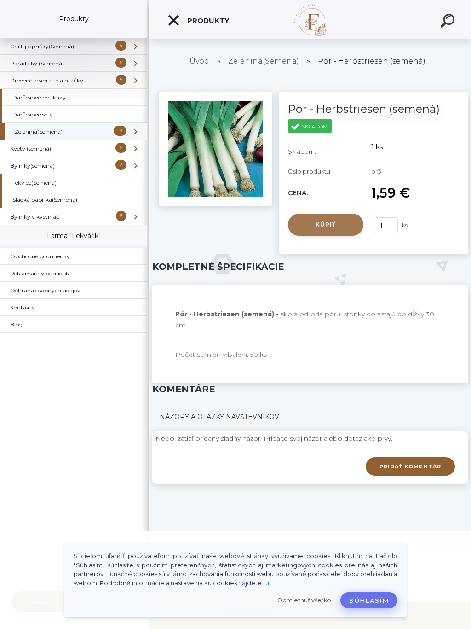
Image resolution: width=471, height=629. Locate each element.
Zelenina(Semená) (263, 61)
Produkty (207, 20)
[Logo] (310, 19)
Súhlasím (369, 600)
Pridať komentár (410, 466)
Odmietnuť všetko (304, 600)
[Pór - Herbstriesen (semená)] (215, 95)
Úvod (199, 61)
